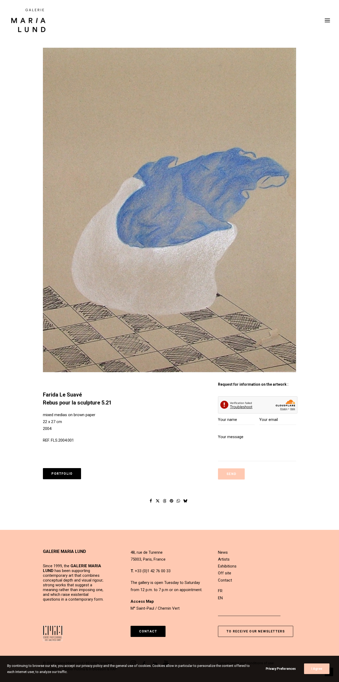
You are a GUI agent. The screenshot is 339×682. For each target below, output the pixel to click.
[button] (169, 210)
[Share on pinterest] (171, 501)
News (223, 552)
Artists (224, 559)
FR (220, 590)
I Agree (316, 669)
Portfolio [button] (62, 474)
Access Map (142, 601)
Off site (224, 573)
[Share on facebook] (151, 501)
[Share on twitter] (158, 501)
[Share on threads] (165, 501)
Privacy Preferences (281, 669)
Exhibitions (227, 566)
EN (220, 598)
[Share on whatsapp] (178, 501)
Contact (225, 580)
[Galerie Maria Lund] (28, 20)
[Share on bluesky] (185, 501)
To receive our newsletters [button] (255, 631)
